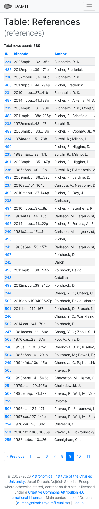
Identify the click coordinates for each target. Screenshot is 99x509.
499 (8, 285)
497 (8, 254)
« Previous (15, 456)
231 (8, 92)
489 (8, 131)
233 (8, 123)
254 (8, 424)
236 (8, 170)
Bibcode (21, 54)
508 (8, 408)
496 (8, 239)
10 (79, 456)
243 (8, 277)
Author (60, 54)
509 (8, 416)
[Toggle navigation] (89, 6)
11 (88, 456)
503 (8, 339)
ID (6, 54)
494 (8, 208)
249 (8, 362)
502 (8, 324)
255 (8, 439)
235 (8, 154)
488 (8, 115)
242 (8, 262)
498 (8, 270)
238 (8, 200)
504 (8, 355)
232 (8, 108)
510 (8, 432)
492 (8, 177)
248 (8, 347)
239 (8, 216)
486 (8, 85)
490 (8, 146)
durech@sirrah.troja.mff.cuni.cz (43, 503)
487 (8, 100)
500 (8, 301)
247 (8, 332)
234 (8, 139)
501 (8, 308)
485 (8, 69)
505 (8, 370)
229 (8, 62)
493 (8, 193)
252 (8, 401)
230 (8, 77)
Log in (78, 503)
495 (8, 223)
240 (8, 231)
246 (8, 316)
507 (8, 393)
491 (8, 162)
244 (8, 293)
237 (8, 185)
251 (8, 385)
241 (8, 247)
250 (8, 378)
